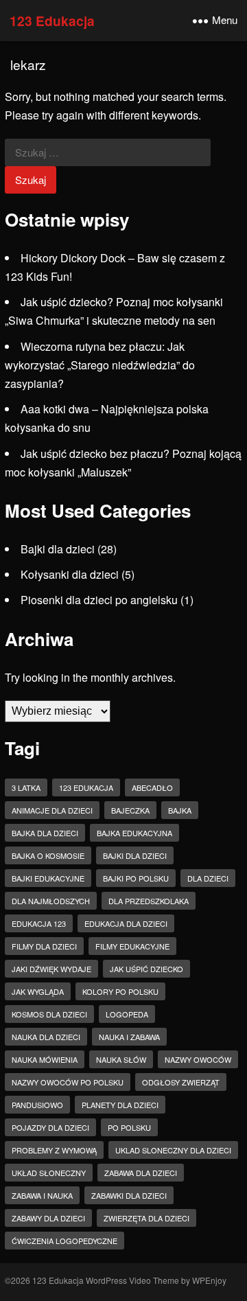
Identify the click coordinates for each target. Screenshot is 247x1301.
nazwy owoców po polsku (68, 1082)
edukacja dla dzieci (125, 923)
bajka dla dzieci (45, 832)
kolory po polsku (120, 991)
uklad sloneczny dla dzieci (173, 1149)
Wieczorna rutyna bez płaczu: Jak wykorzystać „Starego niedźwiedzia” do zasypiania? (100, 364)
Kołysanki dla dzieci (70, 574)
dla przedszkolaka (148, 900)
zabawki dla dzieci (129, 1195)
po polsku (129, 1127)
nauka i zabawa (129, 1036)
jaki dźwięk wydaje (51, 968)
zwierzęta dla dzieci (146, 1217)
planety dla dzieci (120, 1104)
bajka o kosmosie (48, 855)
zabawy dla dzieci (48, 1217)
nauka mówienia (45, 1059)
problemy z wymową (54, 1149)
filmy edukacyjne (132, 946)
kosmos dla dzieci (49, 1014)
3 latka (26, 787)
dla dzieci (207, 878)
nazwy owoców (198, 1059)
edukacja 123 (39, 923)
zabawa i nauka (42, 1195)
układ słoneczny (49, 1172)
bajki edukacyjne (48, 878)
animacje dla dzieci (52, 810)
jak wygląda (38, 991)
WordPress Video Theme (132, 1280)
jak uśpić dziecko (146, 968)
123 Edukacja (52, 20)
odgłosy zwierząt (181, 1082)
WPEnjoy (209, 1280)
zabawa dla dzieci (140, 1172)
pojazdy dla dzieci (50, 1127)
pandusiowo (37, 1104)
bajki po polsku (136, 878)
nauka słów (121, 1059)
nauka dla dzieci (46, 1036)
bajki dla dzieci (135, 855)
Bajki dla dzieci (58, 549)
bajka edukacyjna (134, 832)
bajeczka (130, 810)
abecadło (152, 787)
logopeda (127, 1014)
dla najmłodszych (51, 900)
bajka (179, 810)
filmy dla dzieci (44, 946)
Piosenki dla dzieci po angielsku (99, 600)
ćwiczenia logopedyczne (64, 1240)
